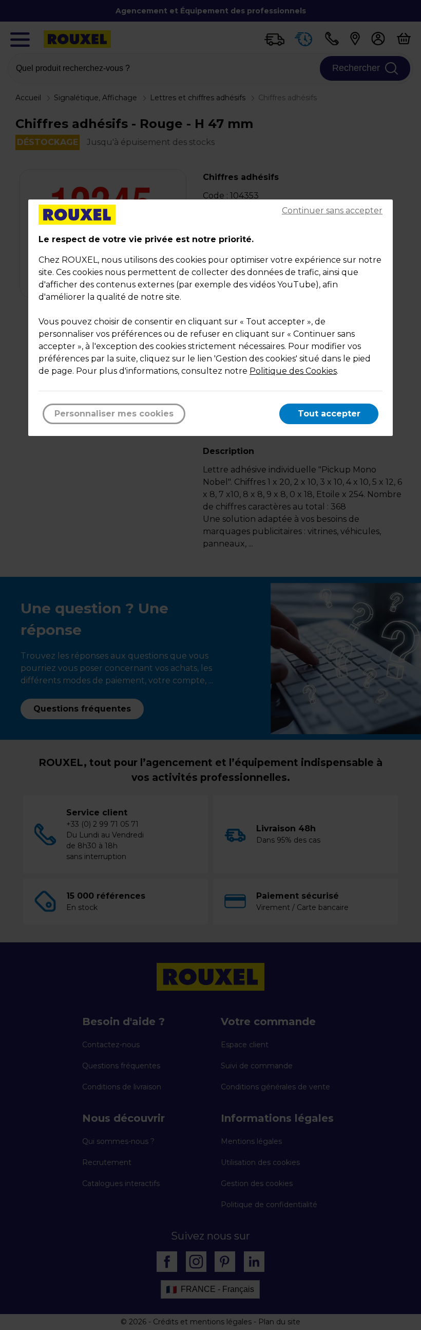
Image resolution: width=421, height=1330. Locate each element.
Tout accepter (329, 413)
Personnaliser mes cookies (114, 413)
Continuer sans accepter (332, 210)
